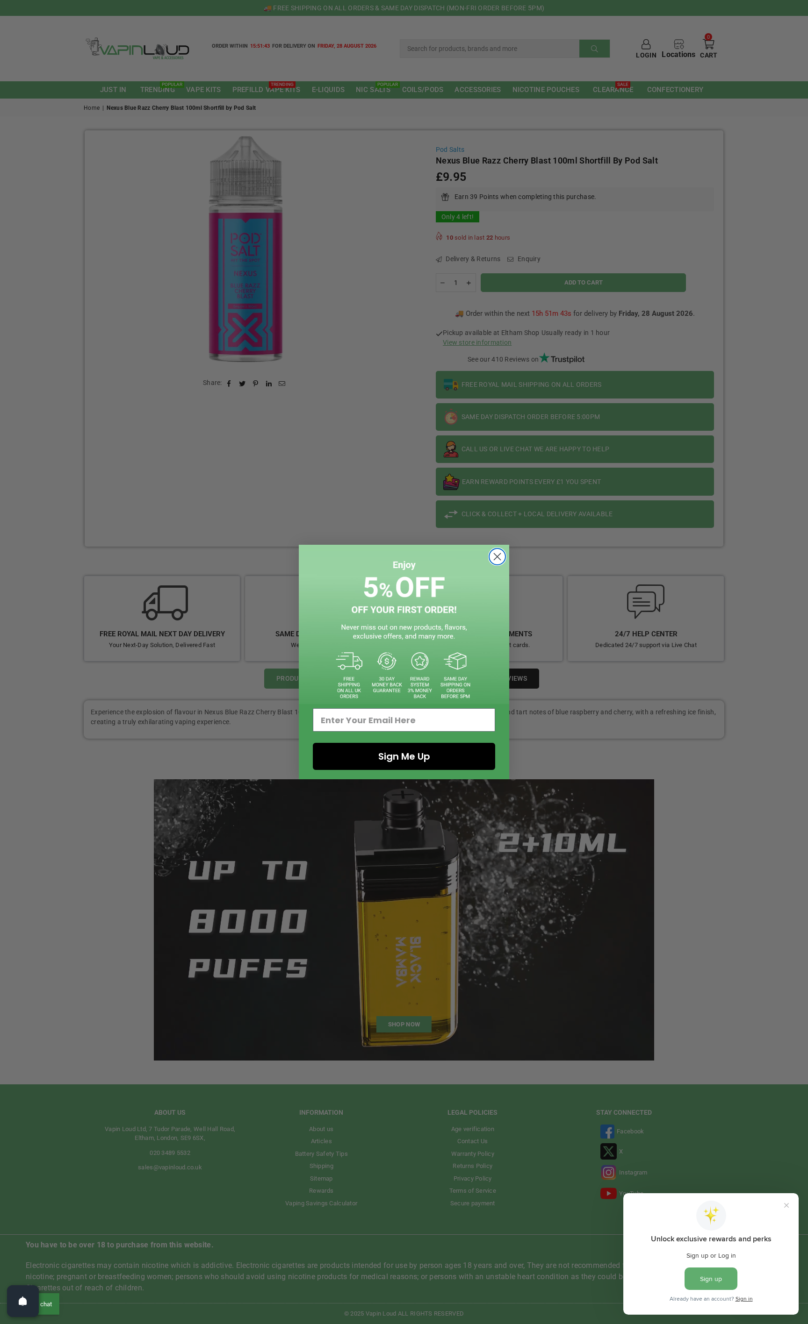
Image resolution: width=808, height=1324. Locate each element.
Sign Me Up (404, 756)
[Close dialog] (497, 556)
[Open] (23, 1301)
